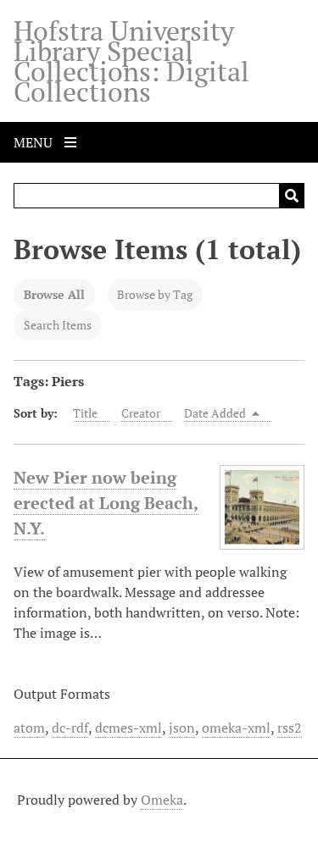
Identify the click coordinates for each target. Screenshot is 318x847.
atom (29, 727)
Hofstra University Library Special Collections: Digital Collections (131, 61)
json (182, 727)
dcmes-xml (128, 727)
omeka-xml (236, 727)
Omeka (162, 799)
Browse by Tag (154, 294)
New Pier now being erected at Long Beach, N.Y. (106, 503)
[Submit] (291, 195)
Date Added (216, 413)
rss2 (289, 727)
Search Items (58, 325)
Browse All (54, 294)
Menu (35, 142)
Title (85, 413)
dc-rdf (70, 727)
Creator (140, 413)
